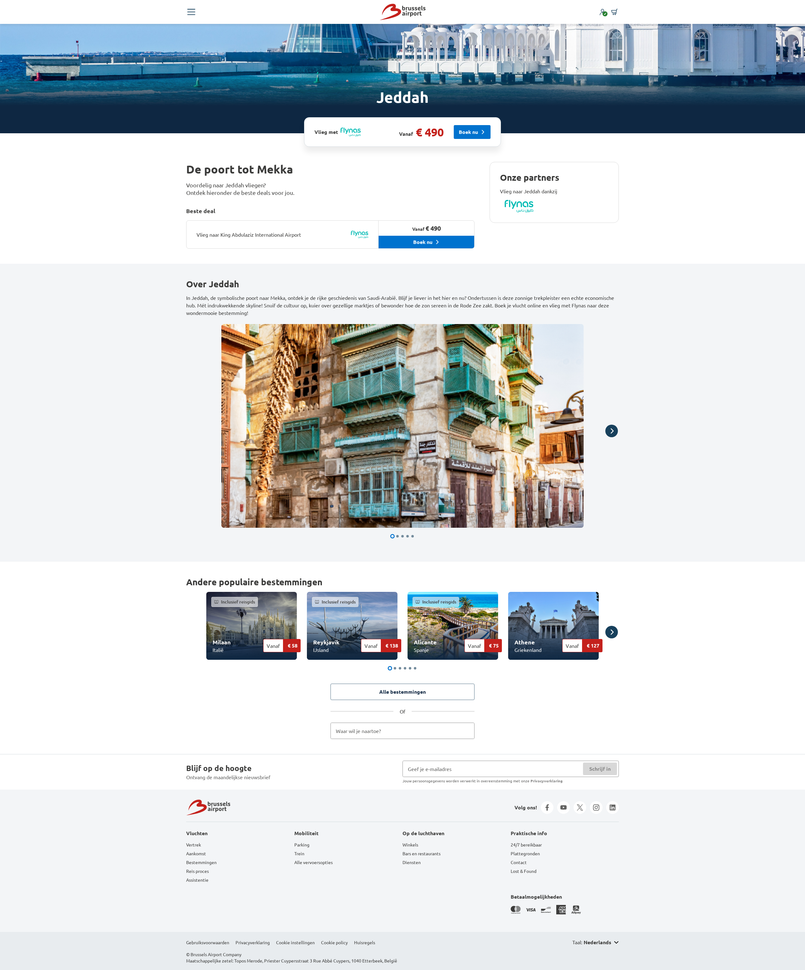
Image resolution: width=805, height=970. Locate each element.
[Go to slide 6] (415, 668)
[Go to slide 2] (397, 536)
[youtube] (563, 807)
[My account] (602, 12)
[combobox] (403, 731)
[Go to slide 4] (407, 536)
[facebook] (547, 807)
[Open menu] (191, 12)
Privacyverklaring (546, 780)
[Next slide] (611, 431)
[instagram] (596, 807)
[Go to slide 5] (412, 536)
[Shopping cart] (614, 12)
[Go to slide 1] (392, 536)
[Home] (402, 12)
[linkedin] (612, 807)
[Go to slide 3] (402, 536)
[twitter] (580, 807)
